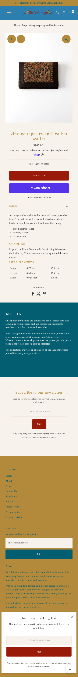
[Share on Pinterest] (44, 294)
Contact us (38, 287)
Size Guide (11, 496)
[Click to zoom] (66, 39)
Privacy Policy (12, 512)
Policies (9, 501)
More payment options (39, 197)
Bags (24, 25)
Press (8, 486)
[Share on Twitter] (38, 294)
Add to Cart (39, 175)
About (8, 481)
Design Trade (12, 506)
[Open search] (57, 12)
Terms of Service (13, 517)
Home (17, 25)
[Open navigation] (8, 12)
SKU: (32, 164)
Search (8, 476)
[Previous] (11, 39)
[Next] (21, 39)
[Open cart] (71, 12)
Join (39, 424)
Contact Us (11, 491)
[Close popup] (72, 616)
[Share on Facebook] (33, 294)
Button (13, 362)
